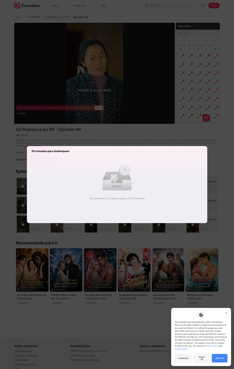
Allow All (219, 358)
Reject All (202, 358)
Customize (183, 358)
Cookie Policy (181, 349)
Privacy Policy (211, 346)
